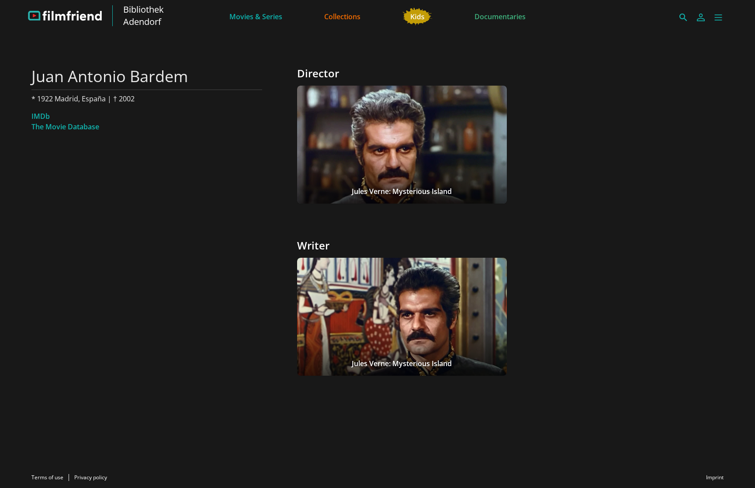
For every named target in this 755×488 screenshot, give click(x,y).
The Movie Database (65, 127)
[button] (718, 17)
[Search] (683, 17)
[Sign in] (701, 17)
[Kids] (417, 15)
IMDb (40, 116)
